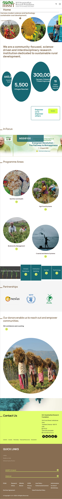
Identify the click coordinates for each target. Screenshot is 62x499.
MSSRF (12, 495)
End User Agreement (9, 490)
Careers (5, 439)
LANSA (5, 455)
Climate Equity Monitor (9, 460)
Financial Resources (25, 439)
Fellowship (16, 439)
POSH (4, 483)
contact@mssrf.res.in (48, 432)
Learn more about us (6, 20)
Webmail (8, 476)
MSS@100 (12, 138)
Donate (53, 111)
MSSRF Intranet (10, 470)
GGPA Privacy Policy (29, 485)
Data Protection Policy (38, 490)
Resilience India (7, 458)
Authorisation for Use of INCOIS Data (55, 485)
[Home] (18, 4)
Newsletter (34, 439)
